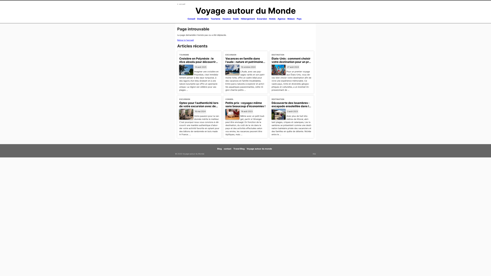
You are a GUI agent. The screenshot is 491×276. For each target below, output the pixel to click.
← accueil (181, 4)
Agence (281, 19)
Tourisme (215, 19)
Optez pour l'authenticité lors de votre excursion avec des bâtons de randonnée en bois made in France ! (198, 107)
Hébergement (248, 19)
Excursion (262, 19)
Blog (219, 148)
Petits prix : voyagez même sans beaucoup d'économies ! (245, 104)
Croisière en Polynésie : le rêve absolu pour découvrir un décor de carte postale (197, 62)
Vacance (226, 19)
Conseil (191, 19)
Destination (203, 19)
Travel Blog (239, 148)
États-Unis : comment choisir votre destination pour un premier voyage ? (292, 62)
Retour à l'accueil (185, 40)
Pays (299, 19)
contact (227, 148)
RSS (314, 154)
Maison (291, 19)
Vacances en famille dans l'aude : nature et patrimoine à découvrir (245, 62)
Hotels (272, 19)
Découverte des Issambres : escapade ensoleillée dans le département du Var (291, 106)
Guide (236, 19)
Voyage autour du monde (259, 148)
